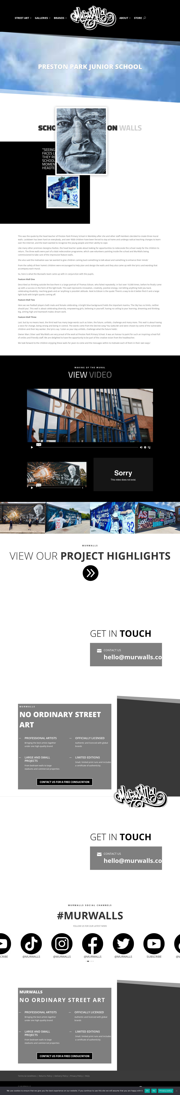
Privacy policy (165, 1091)
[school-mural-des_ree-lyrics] (157, 533)
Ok (147, 1091)
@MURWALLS (39, 956)
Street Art (22, 18)
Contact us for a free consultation (64, 782)
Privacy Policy (76, 1076)
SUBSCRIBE (131, 956)
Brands (59, 18)
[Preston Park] (22, 532)
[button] (86, 961)
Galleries (41, 18)
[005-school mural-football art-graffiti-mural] (112, 533)
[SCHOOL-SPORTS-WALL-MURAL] (67, 533)
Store (138, 18)
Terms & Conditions (27, 1076)
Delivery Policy (61, 1076)
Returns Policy (45, 1076)
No (154, 1091)
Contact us (112, 650)
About (123, 18)
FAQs (87, 1076)
